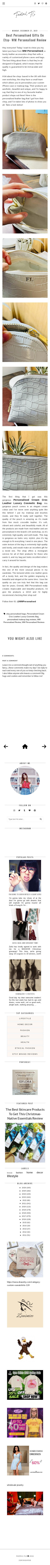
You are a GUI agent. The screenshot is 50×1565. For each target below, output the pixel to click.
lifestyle (25, 1018)
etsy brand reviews (25, 1054)
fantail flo (21, 1556)
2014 (25, 1226)
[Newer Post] (5, 746)
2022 (25, 1200)
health (25, 1042)
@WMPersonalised (27, 601)
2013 (25, 1229)
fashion (25, 1030)
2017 (24, 1216)
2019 (24, 1210)
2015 (25, 1222)
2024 (24, 1194)
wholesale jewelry (15, 1485)
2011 (25, 1235)
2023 (24, 1197)
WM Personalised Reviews (33, 622)
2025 (24, 1191)
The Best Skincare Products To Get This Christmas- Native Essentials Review (25, 1113)
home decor (25, 1024)
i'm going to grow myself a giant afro (25, 894)
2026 (24, 1188)
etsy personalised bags (16, 614)
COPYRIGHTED (25, 1560)
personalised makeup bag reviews (21, 620)
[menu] (4, 3)
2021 (24, 1203)
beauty (25, 1036)
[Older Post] (44, 746)
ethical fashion (25, 1048)
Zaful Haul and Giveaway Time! (25, 942)
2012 (25, 1232)
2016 (24, 1219)
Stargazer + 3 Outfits (25, 993)
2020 (24, 1207)
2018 (24, 1213)
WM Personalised (32, 51)
